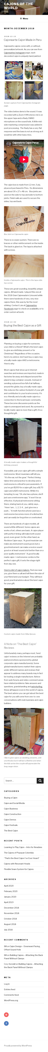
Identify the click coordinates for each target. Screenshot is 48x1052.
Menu (25, 18)
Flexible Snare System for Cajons (19, 869)
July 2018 (8, 930)
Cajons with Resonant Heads (17, 864)
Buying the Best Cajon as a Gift (22, 325)
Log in (7, 984)
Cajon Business (11, 809)
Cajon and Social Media (14, 803)
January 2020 (10, 897)
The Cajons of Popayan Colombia (19, 853)
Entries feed (9, 989)
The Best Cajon (11, 830)
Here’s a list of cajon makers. (17, 570)
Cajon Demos (10, 819)
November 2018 (11, 913)
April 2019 (8, 902)
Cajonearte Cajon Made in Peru (23, 40)
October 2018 (10, 919)
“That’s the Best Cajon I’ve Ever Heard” (21, 858)
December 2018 (11, 908)
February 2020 (10, 891)
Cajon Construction (12, 814)
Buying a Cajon (10, 798)
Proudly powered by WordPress (18, 1046)
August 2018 (10, 924)
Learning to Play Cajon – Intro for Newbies (23, 847)
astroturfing (36, 686)
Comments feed (11, 995)
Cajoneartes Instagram (14, 53)
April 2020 (9, 886)
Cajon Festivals (11, 825)
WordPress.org (11, 1000)
